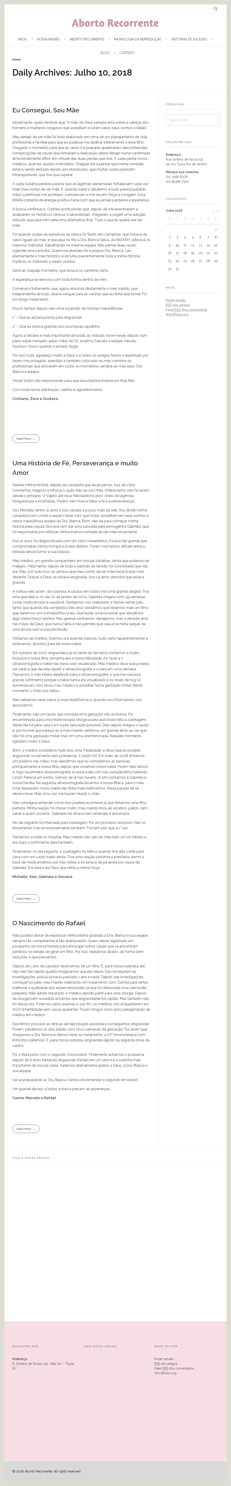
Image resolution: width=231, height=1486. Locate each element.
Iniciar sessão (176, 300)
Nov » (213, 212)
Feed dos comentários (186, 309)
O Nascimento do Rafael (48, 923)
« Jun (217, 212)
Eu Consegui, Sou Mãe (45, 110)
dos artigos (178, 305)
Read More (23, 438)
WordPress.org (177, 314)
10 (177, 245)
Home (16, 59)
